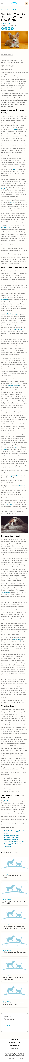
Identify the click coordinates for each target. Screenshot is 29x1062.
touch (14, 169)
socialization (5, 592)
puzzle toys (15, 476)
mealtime (4, 299)
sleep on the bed (13, 385)
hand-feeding (12, 314)
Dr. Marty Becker (12, 10)
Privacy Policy (14, 1042)
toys (4, 449)
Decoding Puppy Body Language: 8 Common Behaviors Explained (11, 837)
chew (17, 447)
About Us (14, 1049)
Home (3, 10)
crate (15, 129)
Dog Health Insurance (7, 54)
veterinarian (5, 227)
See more (7, 1025)
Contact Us (14, 1046)
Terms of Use (14, 1039)
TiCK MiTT (10, 504)
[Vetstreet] (14, 3)
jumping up (19, 329)
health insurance (10, 801)
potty (3, 188)
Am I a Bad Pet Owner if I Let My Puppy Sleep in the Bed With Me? (14, 844)
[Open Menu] (2, 3)
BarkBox (22, 486)
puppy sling (17, 640)
